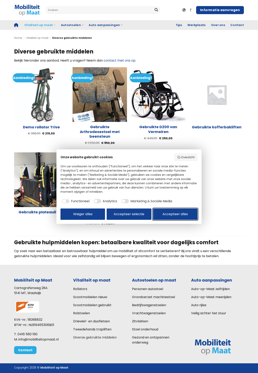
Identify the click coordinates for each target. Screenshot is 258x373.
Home (18, 38)
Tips (179, 25)
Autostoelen (71, 25)
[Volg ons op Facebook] (190, 10)
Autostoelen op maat (154, 280)
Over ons (218, 25)
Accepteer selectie (129, 214)
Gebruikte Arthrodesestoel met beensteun (100, 132)
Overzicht (188, 157)
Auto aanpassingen (104, 25)
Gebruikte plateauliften (41, 212)
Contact (237, 25)
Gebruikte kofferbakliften (216, 127)
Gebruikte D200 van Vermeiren (158, 129)
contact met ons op (119, 60)
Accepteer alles (175, 214)
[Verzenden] (156, 10)
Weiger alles (83, 214)
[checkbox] (74, 201)
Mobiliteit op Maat (33, 280)
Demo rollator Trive (41, 127)
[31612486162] (184, 10)
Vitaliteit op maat (38, 25)
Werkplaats (196, 25)
